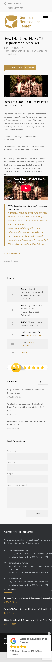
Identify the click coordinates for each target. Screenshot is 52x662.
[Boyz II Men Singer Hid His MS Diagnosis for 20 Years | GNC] (26, 86)
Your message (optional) (17, 485)
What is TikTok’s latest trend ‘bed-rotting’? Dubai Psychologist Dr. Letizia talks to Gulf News (25, 407)
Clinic (6, 643)
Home (6, 48)
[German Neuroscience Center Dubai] (23, 21)
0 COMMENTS (30, 67)
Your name (11, 451)
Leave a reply (10, 253)
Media (16, 48)
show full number (34, 335)
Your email (11, 462)
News (15, 261)
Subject (10, 474)
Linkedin (24, 352)
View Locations (14, 3)
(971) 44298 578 (15, 8)
